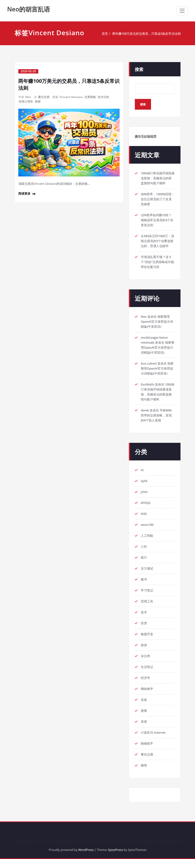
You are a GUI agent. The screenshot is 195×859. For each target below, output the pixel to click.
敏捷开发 (147, 634)
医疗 (144, 557)
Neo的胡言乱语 (28, 9)
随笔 (144, 765)
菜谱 (144, 721)
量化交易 (43, 97)
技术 (144, 612)
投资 (144, 623)
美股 (38, 101)
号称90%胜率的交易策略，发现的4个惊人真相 (156, 415)
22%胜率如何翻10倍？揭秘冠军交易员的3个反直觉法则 (157, 220)
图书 (144, 579)
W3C (144, 514)
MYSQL (146, 503)
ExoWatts (147, 384)
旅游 (144, 645)
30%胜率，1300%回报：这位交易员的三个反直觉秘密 (158, 199)
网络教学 (147, 689)
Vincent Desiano (71, 97)
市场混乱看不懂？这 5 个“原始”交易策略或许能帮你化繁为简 (157, 262)
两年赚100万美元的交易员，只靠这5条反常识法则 (146, 33)
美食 (144, 700)
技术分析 (103, 97)
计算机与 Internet (153, 732)
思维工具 (147, 601)
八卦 (144, 546)
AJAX (144, 481)
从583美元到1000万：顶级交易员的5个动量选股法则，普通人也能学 (157, 241)
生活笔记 (147, 667)
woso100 (147, 524)
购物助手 (147, 743)
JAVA (144, 492)
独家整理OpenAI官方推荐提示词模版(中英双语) (157, 321)
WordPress (86, 850)
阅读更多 (24, 193)
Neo (28, 97)
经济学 (145, 678)
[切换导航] (182, 10)
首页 (105, 33)
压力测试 (147, 568)
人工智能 (147, 535)
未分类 (145, 656)
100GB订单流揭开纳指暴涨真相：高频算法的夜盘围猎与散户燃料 (158, 178)
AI (142, 470)
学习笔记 (147, 590)
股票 (144, 710)
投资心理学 (26, 101)
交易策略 (90, 97)
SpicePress (115, 850)
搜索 (139, 69)
